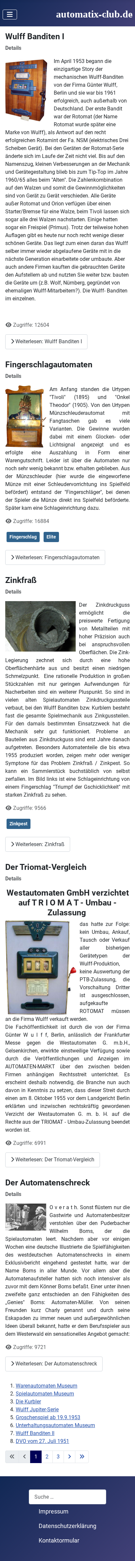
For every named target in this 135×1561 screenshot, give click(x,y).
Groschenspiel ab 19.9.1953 (48, 1417)
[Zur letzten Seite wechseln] (82, 1457)
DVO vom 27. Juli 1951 (42, 1441)
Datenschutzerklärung (67, 1526)
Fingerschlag (23, 536)
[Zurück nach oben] (123, 1549)
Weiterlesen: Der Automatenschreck (55, 1364)
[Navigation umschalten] (10, 14)
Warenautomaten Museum (46, 1386)
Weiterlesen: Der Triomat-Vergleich (54, 1159)
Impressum (53, 1511)
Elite (51, 536)
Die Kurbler (28, 1401)
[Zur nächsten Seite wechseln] (69, 1457)
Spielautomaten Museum (45, 1394)
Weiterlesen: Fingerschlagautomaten (57, 557)
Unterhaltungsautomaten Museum (55, 1425)
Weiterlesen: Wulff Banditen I (48, 341)
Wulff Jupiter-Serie (37, 1409)
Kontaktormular (59, 1540)
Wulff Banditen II (35, 1433)
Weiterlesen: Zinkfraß (39, 844)
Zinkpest (19, 823)
